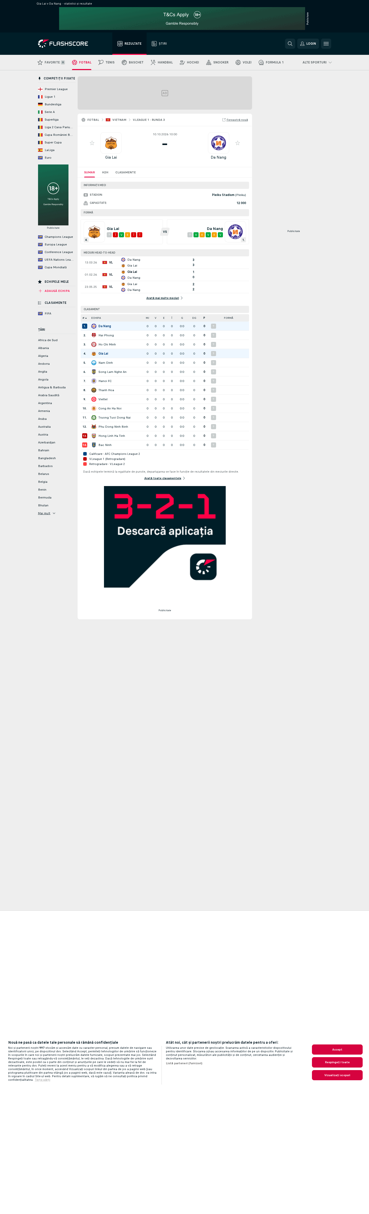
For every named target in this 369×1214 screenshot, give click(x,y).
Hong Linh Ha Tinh (111, 436)
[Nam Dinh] (93, 362)
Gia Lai (111, 157)
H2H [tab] (105, 172)
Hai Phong (106, 335)
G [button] (182, 318)
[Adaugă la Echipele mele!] (92, 143)
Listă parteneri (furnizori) (184, 1063)
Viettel (103, 399)
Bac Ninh (105, 445)
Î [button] (171, 318)
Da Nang (218, 157)
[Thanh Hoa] (93, 390)
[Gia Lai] (93, 353)
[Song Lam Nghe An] (93, 371)
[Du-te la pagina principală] (66, 44)
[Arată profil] (111, 143)
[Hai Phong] (93, 335)
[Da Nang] (93, 326)
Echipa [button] (96, 318)
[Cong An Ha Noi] (93, 408)
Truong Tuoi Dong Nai (114, 417)
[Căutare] (290, 44)
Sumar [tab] (89, 172)
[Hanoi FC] (93, 381)
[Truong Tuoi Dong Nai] (93, 417)
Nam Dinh (105, 363)
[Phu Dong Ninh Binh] (93, 426)
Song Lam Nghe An (112, 372)
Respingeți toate (337, 1062)
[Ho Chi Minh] (93, 344)
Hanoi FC (105, 381)
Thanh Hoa (106, 390)
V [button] (155, 318)
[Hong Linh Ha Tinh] (93, 435)
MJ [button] (147, 318)
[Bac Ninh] (93, 444)
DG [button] (194, 318)
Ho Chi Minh (107, 344)
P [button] (204, 318)
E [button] (164, 318)
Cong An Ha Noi (109, 408)
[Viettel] (93, 399)
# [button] (83, 318)
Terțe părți (42, 1080)
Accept (337, 1049)
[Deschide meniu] (326, 44)
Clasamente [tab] (125, 172)
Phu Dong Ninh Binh (113, 427)
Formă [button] (228, 318)
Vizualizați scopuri (337, 1075)
